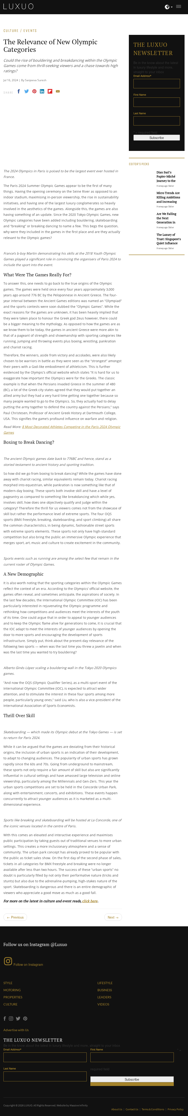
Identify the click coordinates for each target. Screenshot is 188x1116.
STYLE (7, 983)
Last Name (139, 113)
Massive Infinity (79, 1105)
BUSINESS (104, 990)
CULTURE (10, 1004)
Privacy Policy (176, 1109)
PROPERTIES (12, 997)
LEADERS (104, 997)
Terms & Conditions (153, 1109)
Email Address (142, 76)
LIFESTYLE (105, 983)
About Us (117, 1109)
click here (89, 901)
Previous (15, 917)
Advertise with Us (16, 1030)
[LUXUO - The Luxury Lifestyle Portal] (18, 5)
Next (113, 917)
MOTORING (12, 990)
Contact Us (132, 1109)
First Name (139, 94)
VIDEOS (103, 1004)
